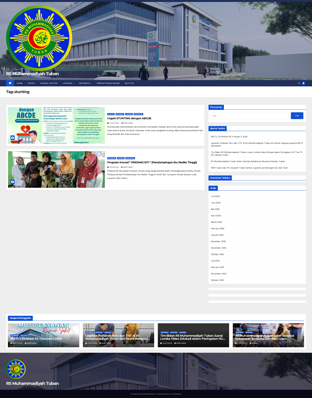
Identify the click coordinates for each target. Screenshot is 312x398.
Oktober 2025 (217, 254)
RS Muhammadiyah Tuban (32, 73)
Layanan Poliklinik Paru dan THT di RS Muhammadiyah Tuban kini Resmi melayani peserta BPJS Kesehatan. (116, 338)
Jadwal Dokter (49, 83)
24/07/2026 (18, 343)
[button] (299, 83)
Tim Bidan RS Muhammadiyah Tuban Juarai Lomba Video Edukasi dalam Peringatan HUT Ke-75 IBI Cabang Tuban (192, 338)
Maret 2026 (216, 222)
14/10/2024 (114, 167)
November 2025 (218, 248)
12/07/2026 (168, 343)
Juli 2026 (215, 196)
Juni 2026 (215, 202)
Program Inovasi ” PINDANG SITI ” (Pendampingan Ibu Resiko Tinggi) (152, 162)
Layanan (68, 83)
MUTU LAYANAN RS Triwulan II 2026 (229, 136)
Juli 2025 (215, 261)
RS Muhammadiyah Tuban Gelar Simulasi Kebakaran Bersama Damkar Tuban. (248, 161)
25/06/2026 (243, 343)
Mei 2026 (215, 209)
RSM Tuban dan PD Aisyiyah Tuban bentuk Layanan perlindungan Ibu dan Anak (249, 168)
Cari (297, 115)
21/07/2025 (115, 123)
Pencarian (216, 107)
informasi (84, 83)
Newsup (165, 394)
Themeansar (176, 394)
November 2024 (219, 273)
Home (20, 83)
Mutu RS (129, 83)
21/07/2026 (93, 343)
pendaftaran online (108, 83)
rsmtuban (128, 123)
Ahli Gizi (111, 114)
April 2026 (216, 215)
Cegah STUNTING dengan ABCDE (129, 118)
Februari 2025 (217, 267)
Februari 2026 (217, 228)
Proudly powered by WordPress (143, 394)
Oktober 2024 (217, 280)
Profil (31, 83)
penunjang (138, 114)
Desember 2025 (218, 241)
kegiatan (99, 332)
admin (254, 343)
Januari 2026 (217, 235)
